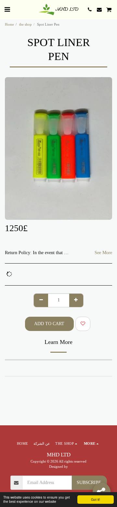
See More (103, 252)
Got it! (95, 499)
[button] (7, 9)
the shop (25, 24)
